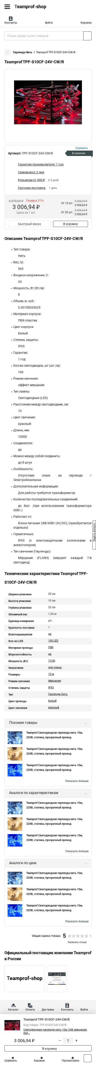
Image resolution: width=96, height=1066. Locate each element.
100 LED (53, 640)
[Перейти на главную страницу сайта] (33, 6)
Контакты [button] (10, 22)
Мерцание (54, 680)
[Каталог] (7, 6)
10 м (51, 674)
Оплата (30, 1009)
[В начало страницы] (88, 1058)
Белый (52, 700)
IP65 (51, 687)
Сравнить (10, 1060)
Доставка (48, 1009)
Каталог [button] (13, 1009)
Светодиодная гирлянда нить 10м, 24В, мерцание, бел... (55, 1031)
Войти (49, 22)
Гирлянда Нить (22, 52)
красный (53, 707)
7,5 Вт (51, 660)
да (49, 634)
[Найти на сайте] (87, 35)
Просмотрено (70, 1060)
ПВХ (51, 647)
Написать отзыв (77, 942)
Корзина (86, 22)
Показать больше (76, 781)
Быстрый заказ (29, 224)
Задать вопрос (94, 532)
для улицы (55, 667)
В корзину (70, 224)
